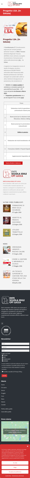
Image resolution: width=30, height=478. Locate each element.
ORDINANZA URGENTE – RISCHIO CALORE (18, 249)
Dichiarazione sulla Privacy (18, 475)
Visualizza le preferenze (15, 472)
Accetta (15, 463)
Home (3, 384)
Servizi (3, 390)
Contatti (3, 404)
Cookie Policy (8, 475)
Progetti (3, 393)
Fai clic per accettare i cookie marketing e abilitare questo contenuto (15, 431)
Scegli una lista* (6, 353)
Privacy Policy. (18, 371)
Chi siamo (4, 387)
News (2, 399)
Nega (15, 467)
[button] (27, 446)
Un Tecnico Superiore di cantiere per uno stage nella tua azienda (19, 275)
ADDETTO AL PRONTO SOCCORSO (17, 220)
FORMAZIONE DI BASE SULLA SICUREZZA (18, 207)
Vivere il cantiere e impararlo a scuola (19, 261)
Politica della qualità (6, 409)
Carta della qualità (6, 411)
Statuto (3, 402)
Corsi (2, 396)
